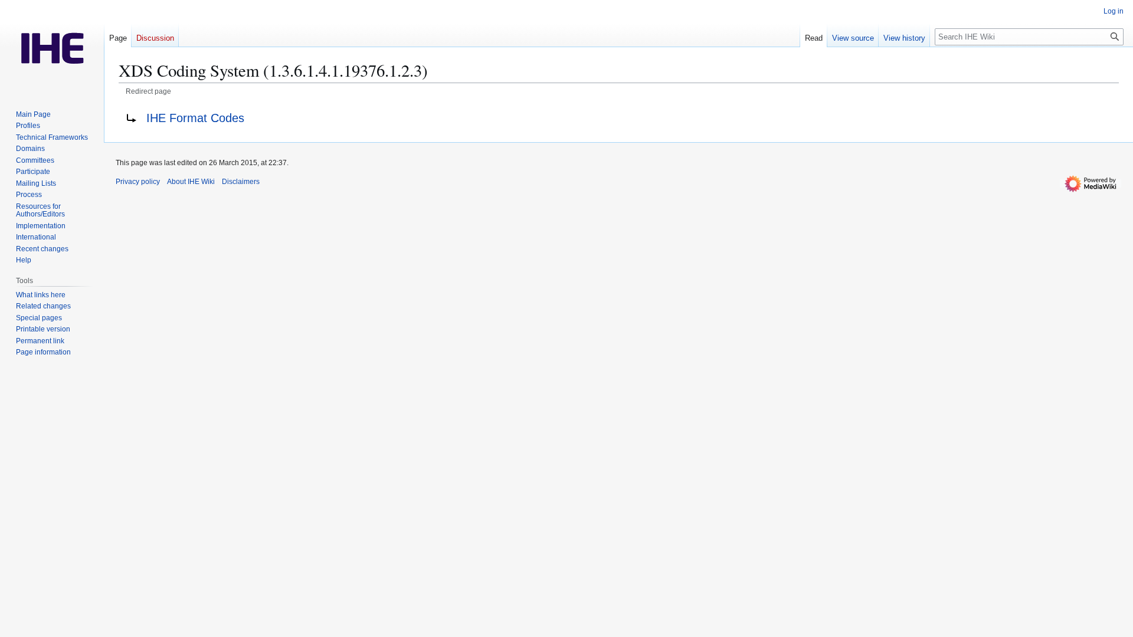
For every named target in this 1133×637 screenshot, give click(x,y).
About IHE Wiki (191, 182)
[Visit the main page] (52, 47)
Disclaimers (241, 182)
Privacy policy (138, 182)
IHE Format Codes (195, 117)
